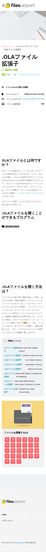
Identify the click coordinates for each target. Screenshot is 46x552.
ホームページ (7, 46)
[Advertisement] (23, 133)
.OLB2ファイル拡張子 (13, 364)
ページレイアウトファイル (27, 46)
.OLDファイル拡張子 (12, 369)
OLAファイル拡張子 (12, 49)
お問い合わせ (7, 520)
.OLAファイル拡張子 (12, 355)
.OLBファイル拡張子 (12, 360)
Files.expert (19, 543)
